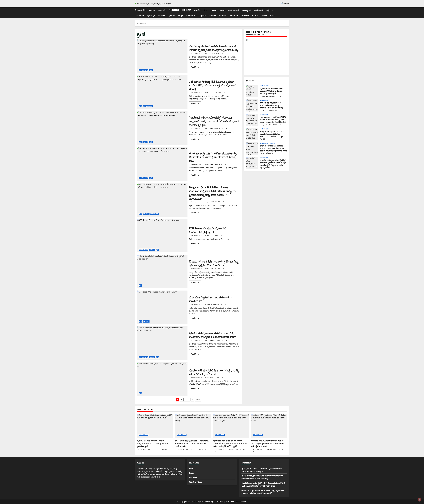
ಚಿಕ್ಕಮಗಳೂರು (258, 10)
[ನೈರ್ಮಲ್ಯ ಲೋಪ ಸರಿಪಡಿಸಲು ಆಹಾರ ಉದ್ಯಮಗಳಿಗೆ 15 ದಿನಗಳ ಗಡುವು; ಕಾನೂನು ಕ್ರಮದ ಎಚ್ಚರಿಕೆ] (155, 426)
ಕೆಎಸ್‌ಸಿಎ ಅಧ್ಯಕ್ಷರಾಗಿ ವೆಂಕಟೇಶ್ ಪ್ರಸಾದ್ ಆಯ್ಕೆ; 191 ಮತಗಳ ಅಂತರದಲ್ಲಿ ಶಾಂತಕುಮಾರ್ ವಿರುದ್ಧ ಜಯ (162, 164)
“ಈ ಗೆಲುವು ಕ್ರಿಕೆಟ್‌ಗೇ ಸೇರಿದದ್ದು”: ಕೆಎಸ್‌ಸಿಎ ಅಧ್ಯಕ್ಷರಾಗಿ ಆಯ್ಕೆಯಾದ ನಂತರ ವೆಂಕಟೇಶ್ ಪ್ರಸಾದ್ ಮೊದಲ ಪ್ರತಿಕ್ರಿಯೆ (162, 128)
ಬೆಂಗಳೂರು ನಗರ (140, 10)
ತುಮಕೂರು (140, 15)
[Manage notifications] (419, 499)
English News (174, 10)
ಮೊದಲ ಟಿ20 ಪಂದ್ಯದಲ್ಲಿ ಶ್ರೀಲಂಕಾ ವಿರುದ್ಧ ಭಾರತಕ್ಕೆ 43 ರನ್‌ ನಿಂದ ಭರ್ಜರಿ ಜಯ (162, 379)
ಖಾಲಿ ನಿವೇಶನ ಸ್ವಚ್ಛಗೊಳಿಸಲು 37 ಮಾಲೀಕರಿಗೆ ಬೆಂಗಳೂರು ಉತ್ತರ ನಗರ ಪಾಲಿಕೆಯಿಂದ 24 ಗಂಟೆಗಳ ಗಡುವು (252, 105)
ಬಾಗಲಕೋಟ (190, 15)
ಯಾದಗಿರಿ (212, 15)
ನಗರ (205, 10)
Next (198, 400)
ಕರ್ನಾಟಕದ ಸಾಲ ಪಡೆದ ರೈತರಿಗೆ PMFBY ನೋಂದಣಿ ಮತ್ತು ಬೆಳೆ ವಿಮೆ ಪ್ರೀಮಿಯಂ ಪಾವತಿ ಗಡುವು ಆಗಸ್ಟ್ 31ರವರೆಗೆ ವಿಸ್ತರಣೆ (252, 120)
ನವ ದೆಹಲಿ (146, 321)
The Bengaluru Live (196, 53)
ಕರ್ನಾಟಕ (197, 10)
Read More (196, 67)
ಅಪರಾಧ (152, 10)
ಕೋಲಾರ (213, 10)
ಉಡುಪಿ (222, 10)
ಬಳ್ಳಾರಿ (180, 15)
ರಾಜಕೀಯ (161, 10)
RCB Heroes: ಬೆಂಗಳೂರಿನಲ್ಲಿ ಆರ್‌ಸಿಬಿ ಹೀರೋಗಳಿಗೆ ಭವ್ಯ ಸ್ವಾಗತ (162, 235)
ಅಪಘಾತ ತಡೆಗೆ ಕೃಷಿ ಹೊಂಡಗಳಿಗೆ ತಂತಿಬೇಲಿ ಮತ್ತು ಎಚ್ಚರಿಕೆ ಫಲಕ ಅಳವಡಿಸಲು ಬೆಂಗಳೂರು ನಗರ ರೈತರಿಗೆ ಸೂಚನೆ (252, 134)
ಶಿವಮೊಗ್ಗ (255, 15)
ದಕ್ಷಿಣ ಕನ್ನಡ (151, 15)
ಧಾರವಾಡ (172, 15)
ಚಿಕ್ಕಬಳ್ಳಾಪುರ (246, 10)
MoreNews (230, 501)
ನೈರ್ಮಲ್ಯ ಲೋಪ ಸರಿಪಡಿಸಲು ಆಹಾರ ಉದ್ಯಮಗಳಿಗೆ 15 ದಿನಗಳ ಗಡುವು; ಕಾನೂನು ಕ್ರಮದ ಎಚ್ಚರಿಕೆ (252, 91)
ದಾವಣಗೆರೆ (161, 15)
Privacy (191, 473)
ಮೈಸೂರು (203, 15)
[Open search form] (288, 12)
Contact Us (193, 477)
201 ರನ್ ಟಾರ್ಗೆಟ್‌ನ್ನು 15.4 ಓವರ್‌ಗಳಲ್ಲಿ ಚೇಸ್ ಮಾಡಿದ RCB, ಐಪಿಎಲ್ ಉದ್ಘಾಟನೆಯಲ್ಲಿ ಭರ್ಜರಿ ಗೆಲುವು (162, 92)
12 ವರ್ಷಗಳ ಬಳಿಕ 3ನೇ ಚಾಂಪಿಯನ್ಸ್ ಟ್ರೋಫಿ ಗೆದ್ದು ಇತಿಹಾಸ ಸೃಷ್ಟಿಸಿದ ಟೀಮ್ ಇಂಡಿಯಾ (162, 271)
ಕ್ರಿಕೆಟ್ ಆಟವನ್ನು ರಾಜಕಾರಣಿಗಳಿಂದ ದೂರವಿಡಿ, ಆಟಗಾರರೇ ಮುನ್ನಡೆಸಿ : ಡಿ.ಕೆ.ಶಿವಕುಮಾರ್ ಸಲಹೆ (162, 343)
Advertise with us (195, 481)
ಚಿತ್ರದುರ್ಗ (269, 10)
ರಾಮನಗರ (222, 15)
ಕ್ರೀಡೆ (151, 70)
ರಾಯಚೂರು (234, 15)
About (191, 468)
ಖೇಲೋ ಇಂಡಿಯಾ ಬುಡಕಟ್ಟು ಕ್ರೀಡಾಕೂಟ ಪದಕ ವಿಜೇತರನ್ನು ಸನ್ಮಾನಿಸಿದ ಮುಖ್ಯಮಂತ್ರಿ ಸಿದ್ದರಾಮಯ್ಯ (162, 56)
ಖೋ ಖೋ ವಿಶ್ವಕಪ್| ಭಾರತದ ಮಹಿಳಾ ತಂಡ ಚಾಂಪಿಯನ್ (162, 307)
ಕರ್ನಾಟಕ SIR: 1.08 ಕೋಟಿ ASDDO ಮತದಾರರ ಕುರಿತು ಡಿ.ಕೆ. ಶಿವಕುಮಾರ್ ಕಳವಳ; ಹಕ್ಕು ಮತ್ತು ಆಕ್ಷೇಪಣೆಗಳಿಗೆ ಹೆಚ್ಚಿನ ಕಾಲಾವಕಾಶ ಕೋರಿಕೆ (252, 148)
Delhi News (186, 10)
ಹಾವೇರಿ (264, 15)
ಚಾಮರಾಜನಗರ (233, 10)
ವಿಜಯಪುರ (245, 15)
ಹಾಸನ (272, 15)
